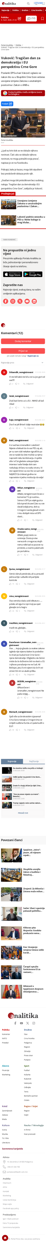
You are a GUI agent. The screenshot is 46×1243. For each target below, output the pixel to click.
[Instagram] (12, 301)
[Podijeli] (19, 18)
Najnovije (5, 10)
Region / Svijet (31, 1106)
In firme (27, 1130)
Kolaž (4, 1106)
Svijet (26, 1115)
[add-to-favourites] (43, 18)
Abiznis (5, 1066)
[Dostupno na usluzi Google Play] (32, 274)
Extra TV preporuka (10, 1223)
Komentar (6, 1034)
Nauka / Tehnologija (34, 1125)
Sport (26, 1066)
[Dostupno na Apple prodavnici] (12, 274)
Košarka (27, 1075)
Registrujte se (33, 356)
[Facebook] (5, 301)
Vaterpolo (28, 1083)
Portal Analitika (7, 45)
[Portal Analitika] (9, 4)
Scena (4, 1130)
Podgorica (28, 1043)
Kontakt (6, 1191)
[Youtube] (27, 301)
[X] (19, 301)
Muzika (5, 1134)
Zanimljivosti (7, 1111)
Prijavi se (23, 350)
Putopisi (27, 1060)
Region (27, 1111)
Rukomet (27, 1079)
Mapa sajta (7, 1204)
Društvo (25, 10)
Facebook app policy (11, 1208)
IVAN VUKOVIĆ (9, 239)
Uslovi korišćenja (9, 1200)
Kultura (6, 1125)
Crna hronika (36, 10)
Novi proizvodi (29, 1134)
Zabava (5, 1115)
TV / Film (5, 1138)
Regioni (27, 1047)
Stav (25, 1034)
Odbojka (27, 1087)
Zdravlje (27, 1051)
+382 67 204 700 (13, 1167)
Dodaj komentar (23, 341)
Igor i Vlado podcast (10, 1219)
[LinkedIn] (34, 301)
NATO (4, 1038)
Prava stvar (28, 1055)
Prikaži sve (23, 813)
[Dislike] (16, 384)
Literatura (6, 1142)
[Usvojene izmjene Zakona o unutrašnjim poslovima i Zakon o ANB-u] (23, 204)
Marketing (6, 1075)
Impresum (7, 1183)
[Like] (10, 384)
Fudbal (27, 1070)
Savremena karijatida (12, 1149)
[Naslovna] (5, 1238)
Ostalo (26, 1100)
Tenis (26, 1092)
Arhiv (5, 1187)
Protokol (5, 1043)
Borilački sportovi (31, 1096)
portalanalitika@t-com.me (17, 1172)
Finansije (5, 1070)
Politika (15, 10)
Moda (4, 1119)
